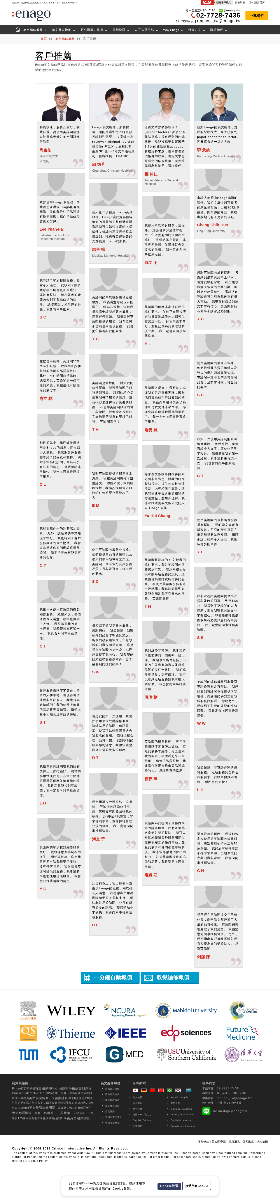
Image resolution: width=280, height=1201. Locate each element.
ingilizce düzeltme (181, 1109)
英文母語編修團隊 (42, 1107)
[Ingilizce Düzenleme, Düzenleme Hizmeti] (162, 1090)
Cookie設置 (169, 1186)
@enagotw (232, 10)
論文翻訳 (137, 1103)
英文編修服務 (33, 30)
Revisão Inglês (180, 1097)
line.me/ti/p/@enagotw (229, 1111)
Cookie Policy (37, 1160)
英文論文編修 (39, 1098)
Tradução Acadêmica (183, 1114)
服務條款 (203, 1141)
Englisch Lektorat (181, 1120)
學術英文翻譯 (112, 1123)
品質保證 (110, 1111)
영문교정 (175, 1103)
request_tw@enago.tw (218, 21)
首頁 (43, 39)
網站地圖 (262, 1141)
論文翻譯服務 (112, 1100)
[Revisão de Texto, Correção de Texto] (170, 1090)
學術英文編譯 (73, 1118)
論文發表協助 (62, 30)
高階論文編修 (112, 1088)
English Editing (142, 1120)
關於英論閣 (20, 1083)
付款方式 (194, 30)
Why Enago (171, 30)
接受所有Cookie (196, 1186)
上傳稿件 (256, 15)
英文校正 (137, 1097)
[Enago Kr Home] (16, 30)
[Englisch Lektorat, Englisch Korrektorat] (145, 1090)
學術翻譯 (119, 30)
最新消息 (235, 1141)
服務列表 (240, 2)
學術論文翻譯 (78, 1088)
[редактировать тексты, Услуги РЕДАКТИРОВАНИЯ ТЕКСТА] (189, 1090)
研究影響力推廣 (91, 30)
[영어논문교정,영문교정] (179, 1090)
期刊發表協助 (78, 1098)
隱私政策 (248, 1141)
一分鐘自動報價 (113, 977)
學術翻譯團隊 (22, 1113)
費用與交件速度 (113, 1117)
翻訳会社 (137, 1109)
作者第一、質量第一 (59, 1113)
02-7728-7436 (228, 1088)
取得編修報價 (173, 977)
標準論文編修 (112, 1094)
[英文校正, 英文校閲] (136, 1090)
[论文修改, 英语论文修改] (153, 1090)
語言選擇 (259, 2)
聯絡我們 (208, 1083)
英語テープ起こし (142, 1114)
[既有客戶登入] (217, 3)
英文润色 (137, 1126)
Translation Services (183, 1126)
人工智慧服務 (144, 30)
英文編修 (41, 1088)
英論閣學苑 (219, 1141)
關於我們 (216, 30)
